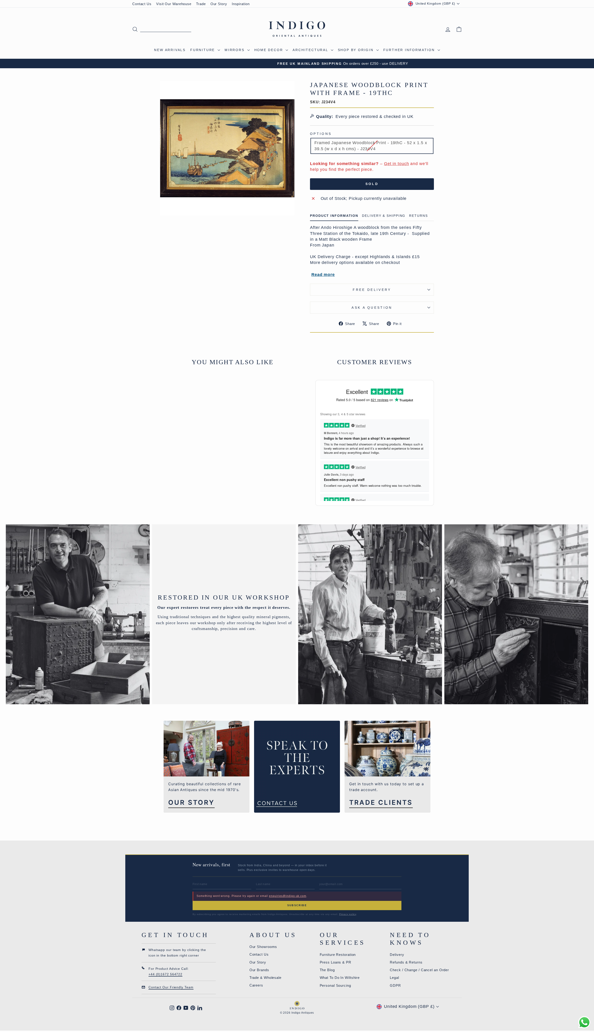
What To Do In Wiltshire (340, 978)
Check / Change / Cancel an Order (419, 970)
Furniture (203, 50)
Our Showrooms (263, 947)
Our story (191, 802)
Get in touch (396, 163)
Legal (394, 978)
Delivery (397, 955)
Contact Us (142, 4)
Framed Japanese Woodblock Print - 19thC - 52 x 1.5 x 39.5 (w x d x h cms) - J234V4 (370, 145)
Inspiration (241, 4)
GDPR (395, 985)
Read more (323, 274)
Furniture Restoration (338, 955)
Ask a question (372, 307)
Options (321, 134)
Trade (201, 4)
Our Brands (259, 970)
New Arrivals (170, 50)
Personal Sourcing (335, 985)
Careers (256, 985)
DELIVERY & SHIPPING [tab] (383, 215)
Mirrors (235, 50)
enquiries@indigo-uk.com (287, 896)
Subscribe (297, 905)
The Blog (327, 970)
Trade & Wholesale (265, 978)
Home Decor (269, 50)
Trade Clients (381, 802)
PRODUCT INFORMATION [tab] (334, 215)
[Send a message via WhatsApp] (584, 1022)
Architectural (311, 50)
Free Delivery (372, 290)
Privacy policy (347, 914)
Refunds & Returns (406, 962)
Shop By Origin (356, 50)
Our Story (218, 4)
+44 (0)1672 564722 (165, 974)
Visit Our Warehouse (173, 4)
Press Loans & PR (335, 962)
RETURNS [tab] (418, 215)
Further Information (409, 50)
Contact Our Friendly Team (171, 987)
